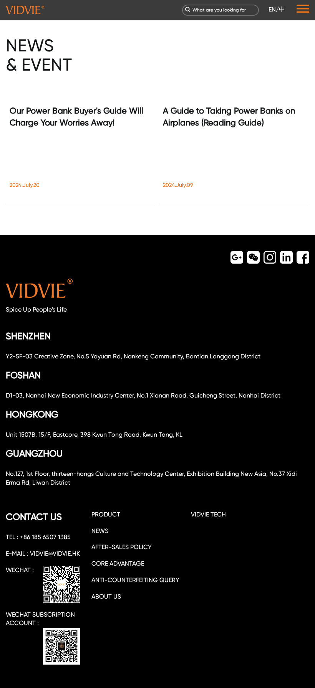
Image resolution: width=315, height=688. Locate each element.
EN (272, 9)
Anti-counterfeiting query (135, 580)
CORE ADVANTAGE (117, 563)
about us (106, 596)
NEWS (99, 531)
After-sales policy (121, 547)
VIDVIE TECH (208, 514)
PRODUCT (105, 514)
